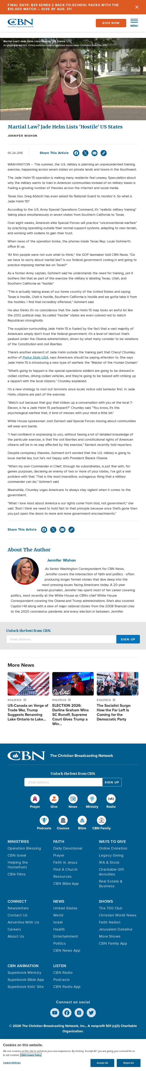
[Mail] (94, 153)
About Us (16, 936)
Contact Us (18, 915)
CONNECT (17, 901)
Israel (58, 922)
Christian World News (117, 915)
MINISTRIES (18, 841)
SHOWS (106, 901)
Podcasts (61, 979)
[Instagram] (79, 1012)
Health (59, 929)
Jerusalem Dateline (115, 929)
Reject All (128, 1063)
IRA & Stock (109, 862)
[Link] (104, 153)
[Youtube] (54, 1012)
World (58, 915)
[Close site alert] (136, 7)
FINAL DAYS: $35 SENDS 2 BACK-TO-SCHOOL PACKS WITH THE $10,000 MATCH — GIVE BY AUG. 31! (63, 7)
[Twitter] (85, 153)
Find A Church (65, 869)
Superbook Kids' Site (26, 986)
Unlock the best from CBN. (28, 630)
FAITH (58, 841)
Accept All (102, 1063)
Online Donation (113, 848)
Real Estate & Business (111, 883)
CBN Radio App (67, 986)
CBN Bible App (66, 883)
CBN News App (66, 950)
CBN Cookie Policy (31, 1055)
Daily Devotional (67, 848)
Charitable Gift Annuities (111, 872)
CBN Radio (63, 972)
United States (65, 908)
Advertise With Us (23, 922)
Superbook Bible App (26, 979)
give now (111, 23)
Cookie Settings (12, 1063)
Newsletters (18, 908)
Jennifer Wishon (22, 136)
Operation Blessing (24, 848)
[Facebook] (76, 153)
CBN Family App (113, 943)
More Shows (110, 936)
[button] (132, 23)
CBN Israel (17, 855)
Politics (59, 943)
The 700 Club (110, 908)
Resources (62, 876)
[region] (73, 1055)
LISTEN (59, 966)
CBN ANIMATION (23, 966)
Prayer (58, 855)
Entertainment (65, 936)
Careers (14, 929)
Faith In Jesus (65, 862)
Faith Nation (110, 922)
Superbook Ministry (24, 972)
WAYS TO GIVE (112, 841)
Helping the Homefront (18, 865)
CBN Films (17, 874)
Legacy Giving (111, 855)
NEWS (58, 901)
